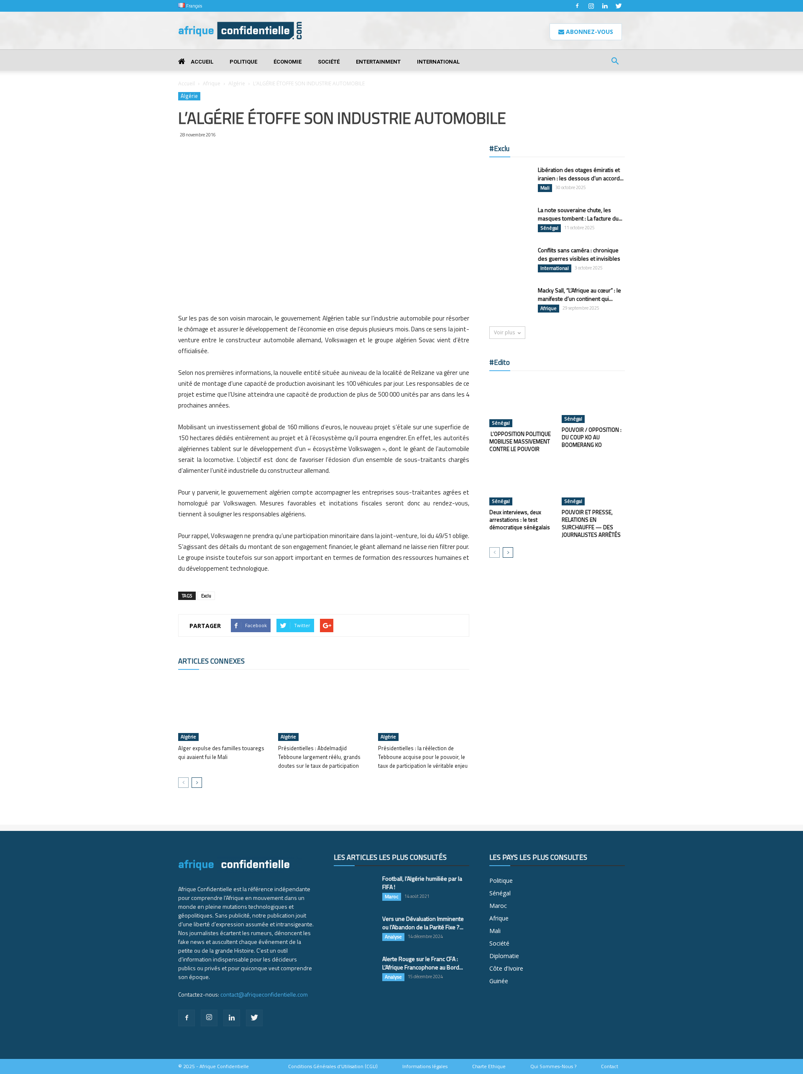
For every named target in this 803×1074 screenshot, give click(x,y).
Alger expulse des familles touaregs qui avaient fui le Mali (221, 752)
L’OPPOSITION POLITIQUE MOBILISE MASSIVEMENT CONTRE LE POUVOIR (520, 441)
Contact (609, 1066)
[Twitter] (618, 6)
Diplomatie (504, 956)
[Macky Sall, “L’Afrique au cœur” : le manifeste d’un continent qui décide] (510, 300)
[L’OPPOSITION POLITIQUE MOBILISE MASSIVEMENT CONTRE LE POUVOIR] (521, 403)
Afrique (211, 83)
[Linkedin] (604, 6)
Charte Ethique (489, 1066)
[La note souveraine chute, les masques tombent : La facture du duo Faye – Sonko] (510, 220)
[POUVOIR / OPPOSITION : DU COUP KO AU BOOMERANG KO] (593, 401)
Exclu (206, 595)
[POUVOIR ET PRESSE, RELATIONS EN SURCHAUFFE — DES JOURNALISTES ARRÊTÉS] (593, 483)
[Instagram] (591, 6)
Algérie (236, 83)
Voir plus (504, 332)
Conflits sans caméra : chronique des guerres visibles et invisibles (579, 254)
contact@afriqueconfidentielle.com (264, 994)
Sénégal (549, 228)
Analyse (393, 937)
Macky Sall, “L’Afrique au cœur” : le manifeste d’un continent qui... (579, 294)
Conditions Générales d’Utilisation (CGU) (333, 1066)
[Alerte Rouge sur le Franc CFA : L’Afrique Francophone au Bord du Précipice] (355, 969)
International (438, 62)
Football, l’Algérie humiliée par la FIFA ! (422, 882)
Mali (545, 188)
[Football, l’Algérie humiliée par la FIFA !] (355, 889)
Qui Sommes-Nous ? (553, 1066)
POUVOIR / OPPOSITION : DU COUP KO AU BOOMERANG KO (591, 437)
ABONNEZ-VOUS (588, 32)
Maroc (392, 896)
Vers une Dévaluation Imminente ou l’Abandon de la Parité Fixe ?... (423, 922)
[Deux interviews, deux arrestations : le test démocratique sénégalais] (521, 483)
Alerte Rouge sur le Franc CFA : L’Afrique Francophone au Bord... (422, 962)
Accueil (201, 62)
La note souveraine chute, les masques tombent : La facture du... (580, 214)
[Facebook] (577, 6)
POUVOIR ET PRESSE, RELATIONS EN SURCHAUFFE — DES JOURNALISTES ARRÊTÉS (591, 523)
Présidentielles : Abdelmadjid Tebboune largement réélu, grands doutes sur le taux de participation (319, 757)
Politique (243, 62)
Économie (288, 62)
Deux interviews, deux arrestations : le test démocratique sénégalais (519, 519)
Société (329, 62)
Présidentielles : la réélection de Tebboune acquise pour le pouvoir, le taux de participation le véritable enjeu (423, 757)
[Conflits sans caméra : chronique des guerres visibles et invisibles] (510, 260)
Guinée (498, 981)
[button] (615, 62)
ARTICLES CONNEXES (211, 661)
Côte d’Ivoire (506, 968)
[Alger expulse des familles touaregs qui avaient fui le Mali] (223, 709)
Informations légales (425, 1066)
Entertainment (378, 62)
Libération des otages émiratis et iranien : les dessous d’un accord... (581, 173)
